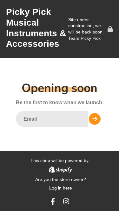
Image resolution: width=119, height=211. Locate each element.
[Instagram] (66, 201)
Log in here (60, 187)
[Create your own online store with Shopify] (60, 170)
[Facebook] (53, 201)
